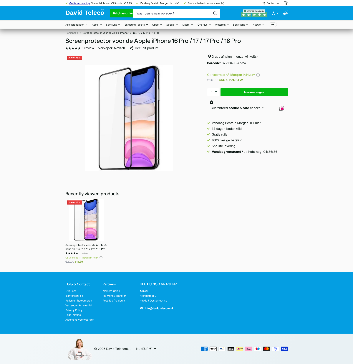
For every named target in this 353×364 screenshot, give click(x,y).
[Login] (275, 13)
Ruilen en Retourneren (78, 300)
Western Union (111, 290)
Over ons (70, 290)
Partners (109, 284)
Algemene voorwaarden (79, 319)
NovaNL (120, 48)
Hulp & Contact (77, 284)
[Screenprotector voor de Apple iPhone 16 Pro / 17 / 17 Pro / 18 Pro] (86, 220)
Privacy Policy (73, 310)
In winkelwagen (254, 92)
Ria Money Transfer (114, 295)
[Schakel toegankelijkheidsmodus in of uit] (286, 3)
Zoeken (215, 13)
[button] (217, 89)
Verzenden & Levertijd (78, 305)
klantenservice (74, 295)
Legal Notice (73, 314)
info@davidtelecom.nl (159, 308)
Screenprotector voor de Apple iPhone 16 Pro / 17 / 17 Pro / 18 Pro (86, 247)
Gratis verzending (79, 3)
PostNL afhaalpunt (113, 300)
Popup (258, 75)
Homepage (71, 32)
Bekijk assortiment (125, 13)
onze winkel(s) (247, 56)
